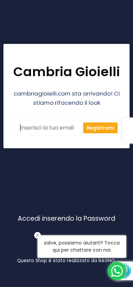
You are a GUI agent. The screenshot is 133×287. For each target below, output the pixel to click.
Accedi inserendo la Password (66, 218)
